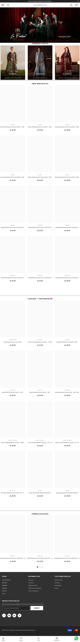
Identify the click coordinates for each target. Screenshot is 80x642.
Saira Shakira (12, 440)
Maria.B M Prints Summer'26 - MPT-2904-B (67, 342)
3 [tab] (42, 567)
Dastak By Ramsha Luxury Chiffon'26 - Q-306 (67, 228)
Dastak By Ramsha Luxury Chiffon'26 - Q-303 (67, 278)
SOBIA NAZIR (12, 340)
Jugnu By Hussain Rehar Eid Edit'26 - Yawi (67, 493)
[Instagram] (9, 615)
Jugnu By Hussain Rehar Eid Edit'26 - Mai (40, 493)
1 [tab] (37, 567)
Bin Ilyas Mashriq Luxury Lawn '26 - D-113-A (12, 493)
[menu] (2, 5)
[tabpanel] (40, 539)
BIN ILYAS (40, 340)
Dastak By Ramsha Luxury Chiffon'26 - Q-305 (13, 278)
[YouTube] (14, 615)
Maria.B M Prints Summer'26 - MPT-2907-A (40, 392)
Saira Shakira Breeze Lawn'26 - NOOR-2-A (12, 443)
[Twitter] (19, 615)
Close (78, 1)
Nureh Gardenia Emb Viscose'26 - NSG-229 (40, 127)
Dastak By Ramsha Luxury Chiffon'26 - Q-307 (40, 228)
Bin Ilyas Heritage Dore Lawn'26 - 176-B (40, 342)
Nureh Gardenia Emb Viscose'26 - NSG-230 (12, 127)
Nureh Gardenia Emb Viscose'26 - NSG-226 (40, 177)
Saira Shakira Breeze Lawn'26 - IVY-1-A (67, 442)
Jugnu (40, 490)
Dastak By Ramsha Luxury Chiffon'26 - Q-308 (13, 228)
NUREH (13, 125)
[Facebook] (4, 615)
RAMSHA (12, 225)
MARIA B (67, 340)
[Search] (8, 5)
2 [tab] (40, 567)
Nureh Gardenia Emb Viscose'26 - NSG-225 (67, 177)
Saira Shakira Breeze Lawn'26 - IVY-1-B (40, 442)
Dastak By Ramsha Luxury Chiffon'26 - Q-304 (40, 278)
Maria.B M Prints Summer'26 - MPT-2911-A (67, 392)
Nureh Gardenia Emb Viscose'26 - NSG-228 (67, 127)
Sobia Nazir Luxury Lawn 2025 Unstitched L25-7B (13, 342)
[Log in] (71, 5)
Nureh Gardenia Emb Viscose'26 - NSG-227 (12, 177)
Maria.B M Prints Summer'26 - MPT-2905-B (12, 392)
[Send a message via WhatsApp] (76, 638)
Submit (37, 608)
